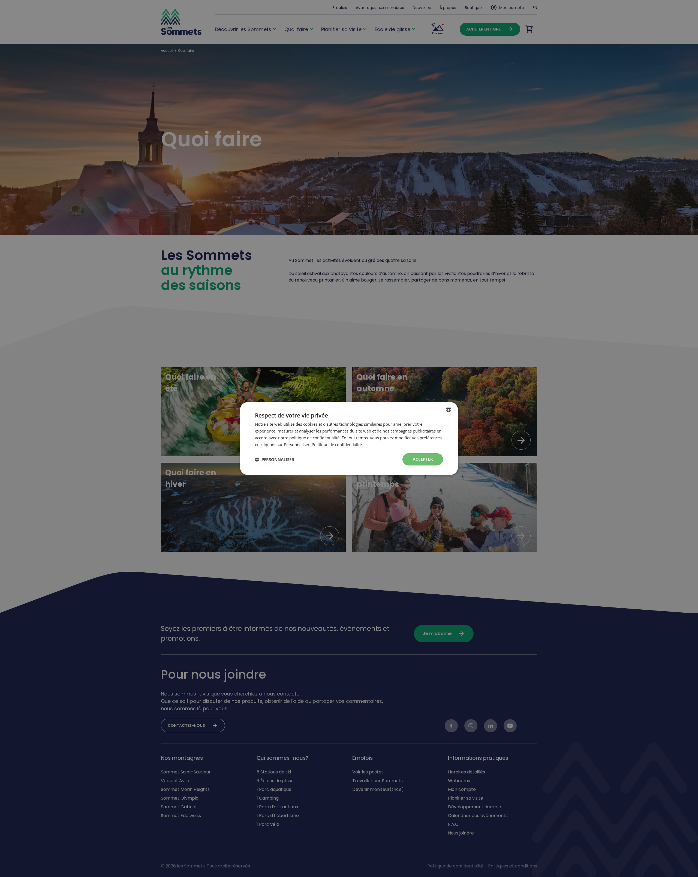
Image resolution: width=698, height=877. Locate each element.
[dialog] (349, 438)
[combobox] (448, 409)
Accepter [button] (423, 459)
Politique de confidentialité (337, 444)
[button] (274, 459)
